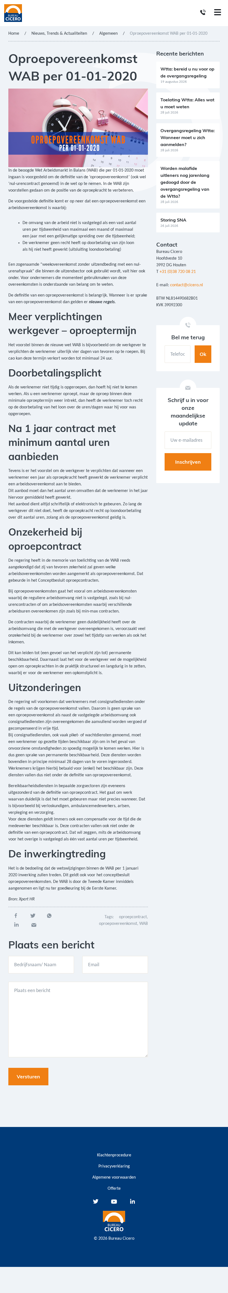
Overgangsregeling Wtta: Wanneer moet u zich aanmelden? (187, 137)
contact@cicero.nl (186, 285)
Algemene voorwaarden (114, 1177)
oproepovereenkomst (118, 924)
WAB (143, 924)
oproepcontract (133, 917)
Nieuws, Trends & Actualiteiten (59, 33)
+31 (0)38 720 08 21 (178, 272)
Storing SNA (173, 220)
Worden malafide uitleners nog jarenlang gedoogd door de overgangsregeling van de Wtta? (184, 182)
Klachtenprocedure (114, 1155)
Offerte (114, 1188)
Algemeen (108, 33)
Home (13, 33)
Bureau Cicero (121, 1238)
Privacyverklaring (114, 1166)
